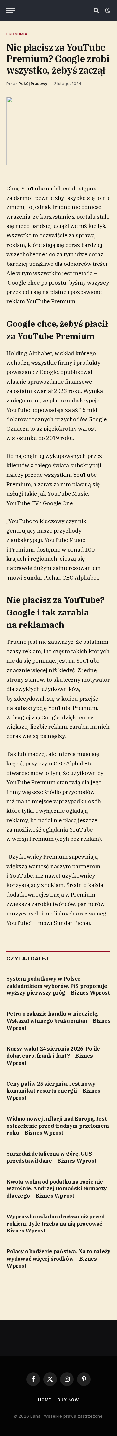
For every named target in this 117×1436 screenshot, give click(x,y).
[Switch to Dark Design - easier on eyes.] (106, 10)
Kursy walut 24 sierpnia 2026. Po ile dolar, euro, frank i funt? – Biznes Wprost (53, 1055)
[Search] (96, 10)
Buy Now (68, 1400)
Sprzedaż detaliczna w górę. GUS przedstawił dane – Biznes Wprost (51, 1157)
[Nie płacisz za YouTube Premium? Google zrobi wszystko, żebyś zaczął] (58, 131)
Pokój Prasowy (33, 83)
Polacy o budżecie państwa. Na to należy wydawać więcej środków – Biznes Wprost (58, 1258)
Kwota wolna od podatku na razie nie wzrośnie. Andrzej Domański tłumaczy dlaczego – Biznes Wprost (56, 1188)
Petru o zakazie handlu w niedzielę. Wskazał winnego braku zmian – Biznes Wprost (58, 1020)
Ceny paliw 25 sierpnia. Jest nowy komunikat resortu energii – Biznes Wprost (53, 1091)
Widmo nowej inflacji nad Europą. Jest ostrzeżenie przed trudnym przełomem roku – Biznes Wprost (57, 1125)
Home (44, 1400)
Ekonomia (16, 34)
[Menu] (10, 10)
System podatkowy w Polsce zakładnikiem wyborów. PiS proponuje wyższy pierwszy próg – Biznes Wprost (58, 985)
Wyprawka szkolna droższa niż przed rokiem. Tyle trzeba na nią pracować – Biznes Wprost (56, 1223)
